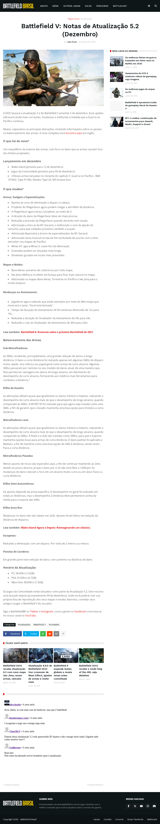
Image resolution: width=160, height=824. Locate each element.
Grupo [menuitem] (44, 6)
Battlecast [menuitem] (120, 6)
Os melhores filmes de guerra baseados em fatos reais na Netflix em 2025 (140, 60)
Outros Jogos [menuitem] (71, 6)
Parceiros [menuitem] (102, 6)
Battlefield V (40, 624)
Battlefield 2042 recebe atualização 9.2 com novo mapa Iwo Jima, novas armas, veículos (14, 672)
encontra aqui (74, 133)
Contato (108, 819)
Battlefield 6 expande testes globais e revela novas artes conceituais (63, 672)
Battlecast (152, 819)
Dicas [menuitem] (88, 6)
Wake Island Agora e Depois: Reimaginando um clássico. (56, 527)
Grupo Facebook (135, 819)
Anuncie (119, 819)
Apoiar (97, 819)
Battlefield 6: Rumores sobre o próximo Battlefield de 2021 (57, 332)
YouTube (30, 615)
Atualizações (86, 18)
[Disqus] (53, 738)
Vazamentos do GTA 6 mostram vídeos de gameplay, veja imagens (141, 76)
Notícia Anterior (12, 784)
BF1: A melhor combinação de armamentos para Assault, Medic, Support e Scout (141, 121)
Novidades (54, 624)
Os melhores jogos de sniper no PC (140, 90)
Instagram (47, 611)
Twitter (34, 611)
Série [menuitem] (55, 6)
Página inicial (73, 18)
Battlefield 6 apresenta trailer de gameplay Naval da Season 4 (141, 105)
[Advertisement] (133, 152)
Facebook (80, 611)
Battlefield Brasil (28, 819)
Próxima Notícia (94, 784)
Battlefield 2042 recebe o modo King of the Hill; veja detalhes (90, 670)
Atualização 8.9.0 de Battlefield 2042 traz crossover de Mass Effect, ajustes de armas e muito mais (40, 673)
